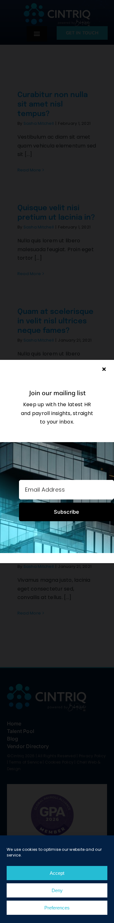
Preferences (57, 907)
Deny (57, 890)
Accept (57, 873)
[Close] (104, 369)
